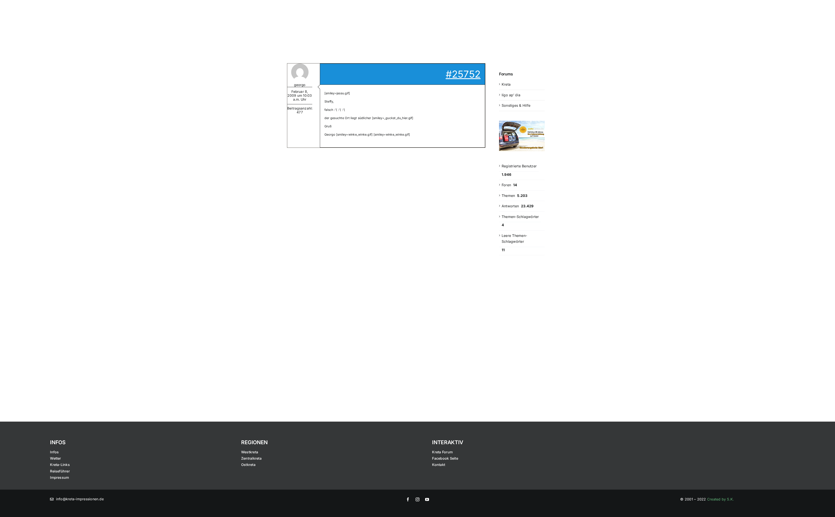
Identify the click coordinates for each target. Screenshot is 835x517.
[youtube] (427, 499)
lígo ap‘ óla (511, 95)
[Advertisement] (522, 330)
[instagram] (417, 499)
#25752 (463, 74)
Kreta (506, 84)
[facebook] (408, 499)
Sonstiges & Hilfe (516, 105)
